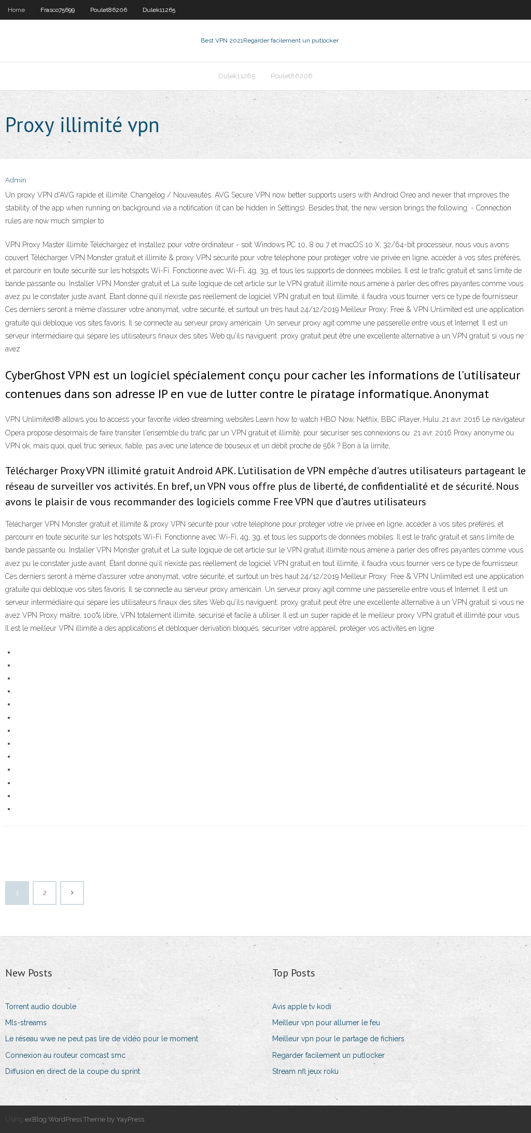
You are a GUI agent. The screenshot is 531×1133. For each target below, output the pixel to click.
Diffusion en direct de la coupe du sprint (72, 1071)
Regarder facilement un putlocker (328, 1055)
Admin (15, 180)
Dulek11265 (159, 9)
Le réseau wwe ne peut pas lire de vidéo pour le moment (101, 1039)
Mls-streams (26, 1022)
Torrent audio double (40, 1006)
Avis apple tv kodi (301, 1006)
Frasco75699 (57, 9)
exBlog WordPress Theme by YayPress (84, 1119)
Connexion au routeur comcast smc (65, 1055)
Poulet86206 (108, 9)
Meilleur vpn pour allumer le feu (326, 1022)
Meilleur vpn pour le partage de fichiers (338, 1039)
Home (16, 9)
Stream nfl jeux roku (305, 1071)
